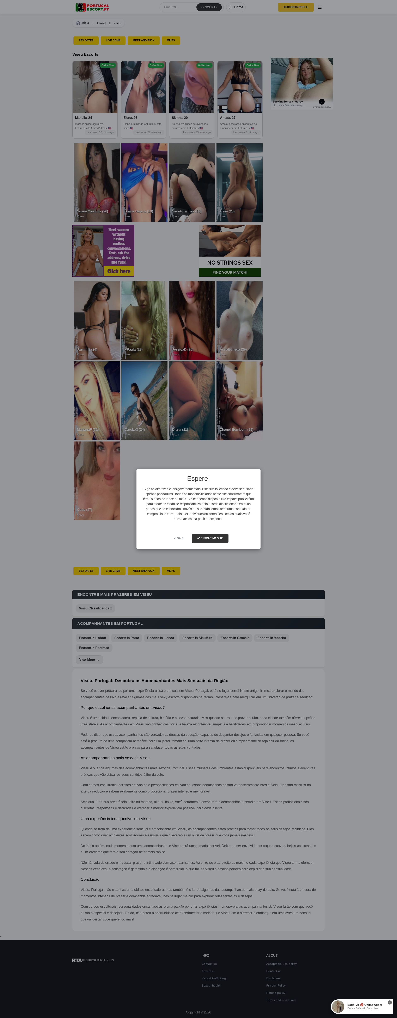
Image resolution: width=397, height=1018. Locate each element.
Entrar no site (211, 538)
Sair (179, 538)
